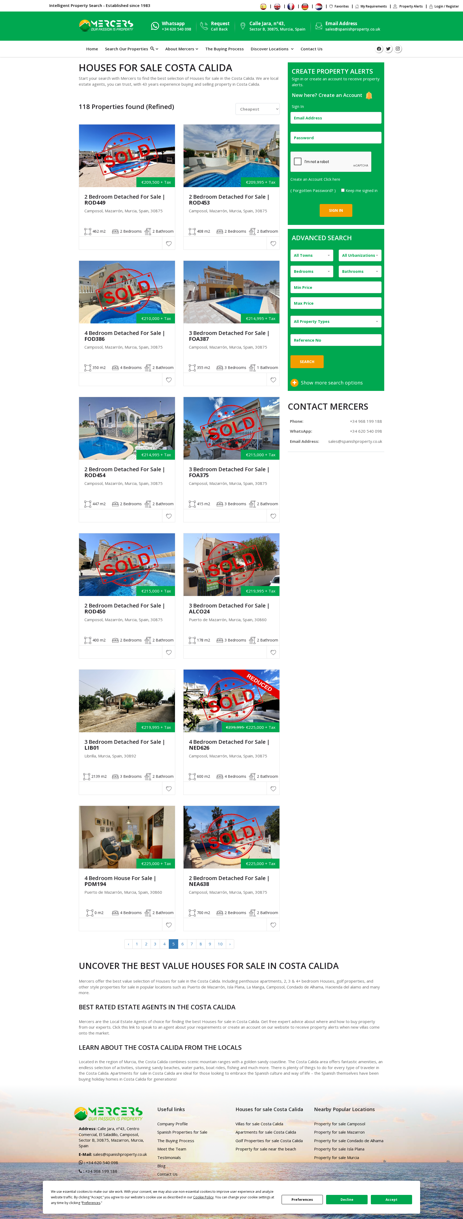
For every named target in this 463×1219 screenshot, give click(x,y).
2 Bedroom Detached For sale (124, 200)
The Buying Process (224, 48)
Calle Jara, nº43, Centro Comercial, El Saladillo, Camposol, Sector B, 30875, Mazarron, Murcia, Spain (111, 1137)
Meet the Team (171, 1149)
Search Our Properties (127, 48)
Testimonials (169, 1157)
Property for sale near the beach (266, 1149)
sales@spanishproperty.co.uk (352, 29)
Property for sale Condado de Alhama (348, 1140)
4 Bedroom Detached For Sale (124, 336)
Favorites (342, 6)
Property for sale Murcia (336, 1157)
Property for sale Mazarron (339, 1132)
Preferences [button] (91, 1203)
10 (220, 943)
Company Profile (172, 1123)
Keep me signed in (362, 190)
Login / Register (447, 6)
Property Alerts (411, 6)
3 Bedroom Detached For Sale (229, 336)
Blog (161, 1165)
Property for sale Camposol (339, 1123)
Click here (332, 179)
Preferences (302, 1199)
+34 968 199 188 (366, 421)
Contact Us (312, 48)
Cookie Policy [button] (203, 1197)
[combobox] (311, 255)
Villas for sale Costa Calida (259, 1123)
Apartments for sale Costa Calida (266, 1132)
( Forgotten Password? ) (313, 190)
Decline (347, 1199)
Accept (391, 1199)
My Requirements (374, 6)
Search (307, 361)
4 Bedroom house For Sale (120, 881)
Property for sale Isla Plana (339, 1149)
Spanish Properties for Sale (182, 1132)
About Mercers (179, 48)
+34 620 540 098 (366, 431)
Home (92, 48)
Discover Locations (270, 48)
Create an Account (341, 95)
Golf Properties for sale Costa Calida (269, 1140)
